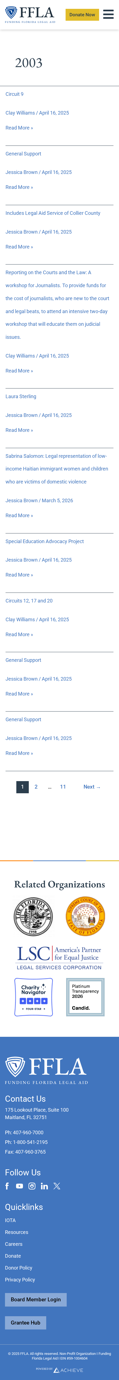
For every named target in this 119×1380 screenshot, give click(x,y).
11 (63, 787)
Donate (13, 1256)
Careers (13, 1244)
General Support (23, 154)
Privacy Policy (20, 1280)
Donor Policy (18, 1268)
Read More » (19, 127)
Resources (16, 1232)
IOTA (10, 1220)
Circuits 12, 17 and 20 (29, 601)
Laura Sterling (21, 396)
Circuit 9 (15, 94)
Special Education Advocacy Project (45, 541)
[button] (24, 1132)
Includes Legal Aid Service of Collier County (53, 213)
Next (92, 787)
